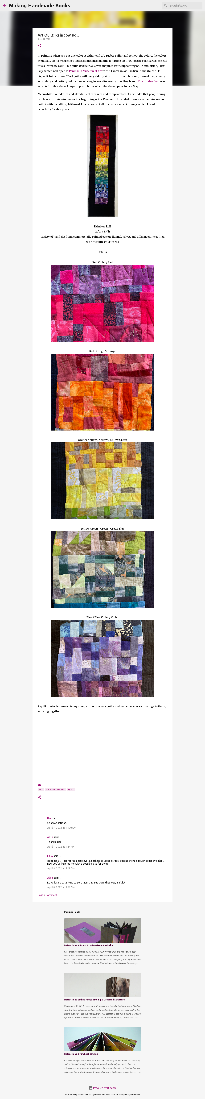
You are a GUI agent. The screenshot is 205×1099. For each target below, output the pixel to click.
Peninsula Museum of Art (85, 71)
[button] (39, 46)
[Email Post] (39, 786)
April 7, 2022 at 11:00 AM (61, 827)
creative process (55, 790)
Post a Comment (47, 895)
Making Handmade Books (39, 5)
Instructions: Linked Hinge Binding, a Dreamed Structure (94, 999)
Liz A (50, 855)
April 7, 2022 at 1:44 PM (60, 846)
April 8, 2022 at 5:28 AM (61, 868)
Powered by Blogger (104, 1088)
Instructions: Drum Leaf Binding (81, 1054)
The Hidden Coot (149, 81)
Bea (49, 818)
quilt (71, 790)
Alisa (50, 837)
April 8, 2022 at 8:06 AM (61, 887)
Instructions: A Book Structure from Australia (88, 945)
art (41, 790)
